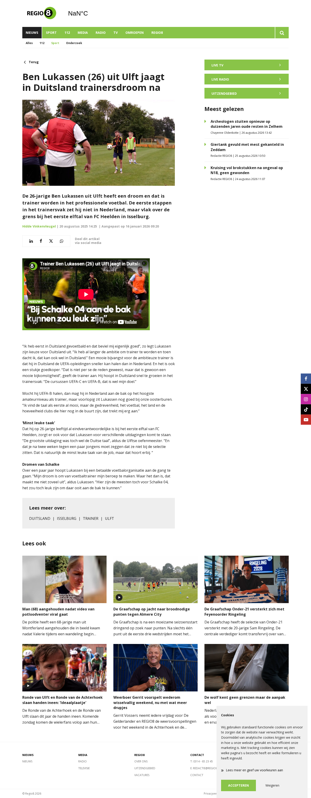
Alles (29, 43)
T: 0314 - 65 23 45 (201, 761)
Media (83, 32)
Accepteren (238, 785)
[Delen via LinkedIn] (31, 241)
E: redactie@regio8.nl (206, 768)
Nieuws (32, 32)
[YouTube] (306, 419)
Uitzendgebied (144, 768)
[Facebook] (306, 378)
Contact (196, 775)
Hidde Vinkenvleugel (39, 226)
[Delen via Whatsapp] (61, 241)
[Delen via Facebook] (41, 241)
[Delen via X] (51, 241)
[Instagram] (306, 399)
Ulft (109, 518)
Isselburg (66, 518)
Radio (101, 32)
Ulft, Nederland (89, 13)
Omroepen (134, 32)
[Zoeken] (282, 32)
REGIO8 (157, 32)
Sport (51, 32)
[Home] (41, 13)
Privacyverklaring (215, 793)
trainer (90, 518)
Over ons (141, 761)
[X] (306, 389)
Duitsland (39, 518)
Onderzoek (74, 43)
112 (67, 32)
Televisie (84, 768)
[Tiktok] (306, 409)
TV (115, 32)
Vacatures (141, 775)
